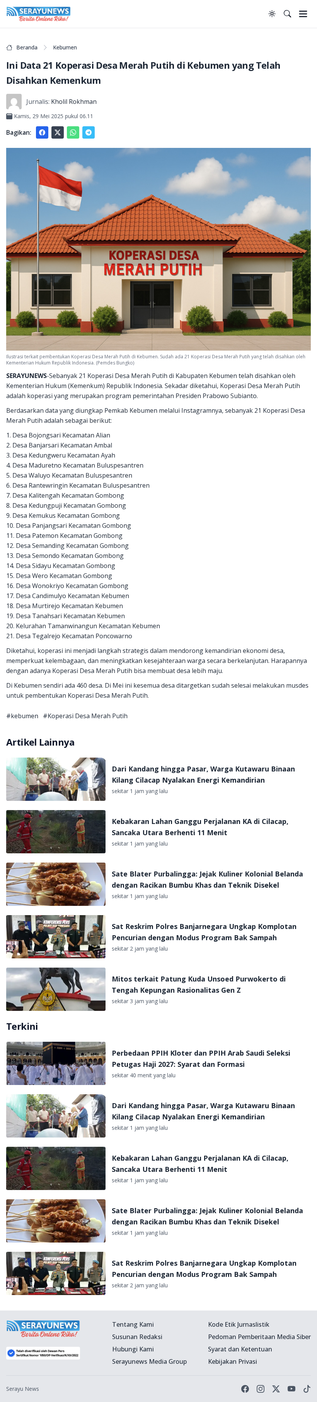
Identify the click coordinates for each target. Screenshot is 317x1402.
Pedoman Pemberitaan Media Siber (259, 1336)
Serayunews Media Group (149, 1361)
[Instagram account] (260, 1389)
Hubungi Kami (133, 1349)
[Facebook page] (245, 1389)
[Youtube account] (291, 1389)
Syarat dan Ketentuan (240, 1349)
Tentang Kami (133, 1324)
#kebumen (22, 716)
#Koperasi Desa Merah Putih (85, 716)
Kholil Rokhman (74, 101)
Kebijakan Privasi (232, 1361)
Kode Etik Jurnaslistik (238, 1324)
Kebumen (65, 47)
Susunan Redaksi (137, 1336)
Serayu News (22, 1388)
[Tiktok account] (307, 1389)
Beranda (26, 47)
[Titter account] (276, 1389)
